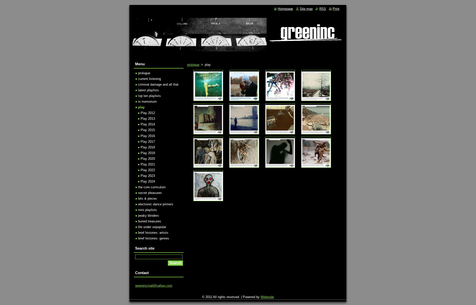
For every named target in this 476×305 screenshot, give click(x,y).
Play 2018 (148, 147)
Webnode (267, 297)
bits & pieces (147, 198)
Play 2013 (148, 118)
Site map (306, 9)
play (141, 107)
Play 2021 (148, 164)
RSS (322, 9)
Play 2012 (148, 113)
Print (336, 9)
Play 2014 (148, 124)
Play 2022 (148, 170)
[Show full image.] (208, 85)
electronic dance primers (155, 204)
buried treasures (149, 221)
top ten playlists (149, 96)
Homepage (285, 9)
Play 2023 (148, 176)
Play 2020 (148, 159)
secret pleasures (150, 193)
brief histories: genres (153, 238)
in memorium (147, 101)
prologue (193, 65)
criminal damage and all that (158, 84)
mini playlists (147, 210)
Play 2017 (148, 141)
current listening (149, 79)
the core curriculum (152, 187)
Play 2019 (148, 153)
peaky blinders (148, 215)
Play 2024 (148, 181)
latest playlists (148, 90)
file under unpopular (152, 227)
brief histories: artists (153, 233)
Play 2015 (148, 130)
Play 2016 (148, 136)
